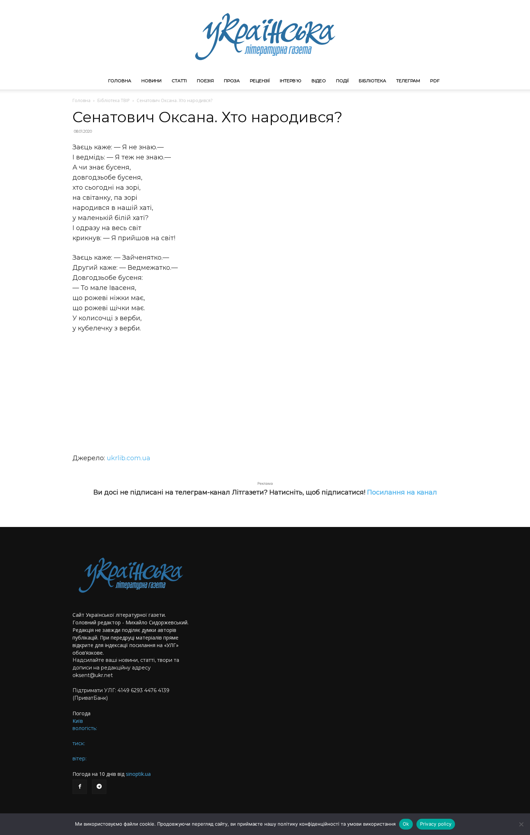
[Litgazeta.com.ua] (265, 36)
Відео (319, 80)
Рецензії (260, 80)
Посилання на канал (402, 492)
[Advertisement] (265, 393)
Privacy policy (436, 824)
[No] (521, 824)
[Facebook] (79, 786)
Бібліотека (372, 80)
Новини (151, 80)
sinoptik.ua (138, 773)
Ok (406, 824)
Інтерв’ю (290, 80)
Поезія (205, 80)
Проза (232, 80)
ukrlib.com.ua (128, 458)
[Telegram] (99, 786)
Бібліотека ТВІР (113, 100)
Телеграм (408, 80)
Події (342, 80)
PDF (435, 80)
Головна (119, 80)
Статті (179, 80)
